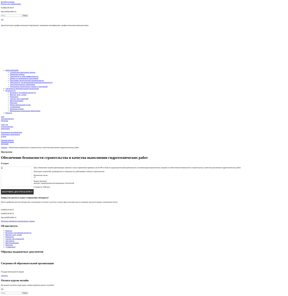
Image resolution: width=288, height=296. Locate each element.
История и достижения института (23, 93)
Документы (9, 241)
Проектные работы (17, 74)
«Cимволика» (15, 107)
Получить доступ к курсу (17, 192)
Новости (8, 113)
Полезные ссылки (17, 109)
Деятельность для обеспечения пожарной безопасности (31, 82)
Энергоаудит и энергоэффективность (24, 76)
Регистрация (9, 2)
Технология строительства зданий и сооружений (28, 86)
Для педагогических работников (22, 84)
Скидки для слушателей (19, 99)
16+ (2, 19)
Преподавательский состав (20, 105)
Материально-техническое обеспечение (25, 111)
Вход (3, 2)
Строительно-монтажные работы (22, 72)
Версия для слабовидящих (11, 4)
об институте (10, 91)
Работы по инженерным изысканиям (24, 78)
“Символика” (10, 247)
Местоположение (16, 101)
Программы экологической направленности (27, 80)
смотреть (4, 276)
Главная (4, 147)
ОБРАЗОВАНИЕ (11, 70)
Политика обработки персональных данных (18, 221)
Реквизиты (14, 97)
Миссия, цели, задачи (18, 95)
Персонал (13, 103)
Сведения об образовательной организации (22, 89)
